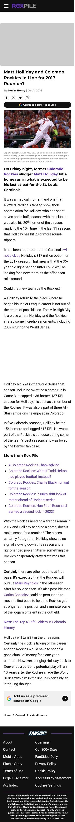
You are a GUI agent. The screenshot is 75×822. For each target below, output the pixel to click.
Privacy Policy (45, 764)
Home (7, 715)
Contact (9, 749)
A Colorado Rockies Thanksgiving (33, 465)
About (7, 742)
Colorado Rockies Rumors (31, 715)
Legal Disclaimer (15, 778)
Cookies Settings (48, 785)
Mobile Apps (12, 757)
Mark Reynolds (26, 583)
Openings (42, 742)
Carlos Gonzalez (16, 595)
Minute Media (22, 795)
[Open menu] (6, 5)
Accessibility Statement (53, 778)
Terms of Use (13, 771)
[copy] (27, 97)
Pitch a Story (12, 764)
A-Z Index (10, 785)
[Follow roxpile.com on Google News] (65, 698)
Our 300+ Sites (46, 749)
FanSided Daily (46, 757)
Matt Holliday (46, 174)
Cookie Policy (45, 771)
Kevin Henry (16, 90)
